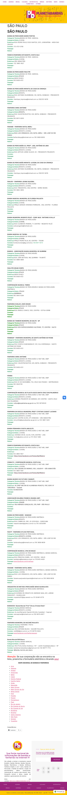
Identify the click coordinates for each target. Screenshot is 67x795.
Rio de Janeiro (15, 704)
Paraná (13, 698)
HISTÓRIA (49, 2)
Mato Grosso (15, 687)
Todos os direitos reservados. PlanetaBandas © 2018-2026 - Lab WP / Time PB (30, 793)
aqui (56, 659)
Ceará (13, 677)
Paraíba (13, 696)
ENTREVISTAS (34, 2)
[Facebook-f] (43, 768)
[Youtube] (48, 772)
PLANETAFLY (30, 4)
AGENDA (11, 2)
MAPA (55, 2)
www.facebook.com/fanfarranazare (25, 633)
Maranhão (14, 685)
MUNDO (61, 2)
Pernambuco (15, 700)
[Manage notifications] (63, 791)
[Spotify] (58, 768)
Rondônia (14, 710)
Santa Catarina (16, 715)
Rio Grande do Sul (17, 708)
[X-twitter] (43, 772)
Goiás (13, 683)
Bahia (12, 675)
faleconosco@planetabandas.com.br (20, 781)
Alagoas (13, 668)
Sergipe (13, 719)
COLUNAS (24, 2)
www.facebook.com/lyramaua (23, 561)
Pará (12, 694)
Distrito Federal (16, 679)
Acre (12, 666)
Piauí (12, 702)
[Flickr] (48, 768)
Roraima (13, 712)
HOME (5, 2)
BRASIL (18, 2)
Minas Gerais (15, 691)
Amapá (13, 670)
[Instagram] (53, 768)
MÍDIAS (42, 2)
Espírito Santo (15, 681)
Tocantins (14, 721)
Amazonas (14, 672)
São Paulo (14, 717)
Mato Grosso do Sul (17, 689)
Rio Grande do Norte (18, 706)
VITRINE (38, 4)
